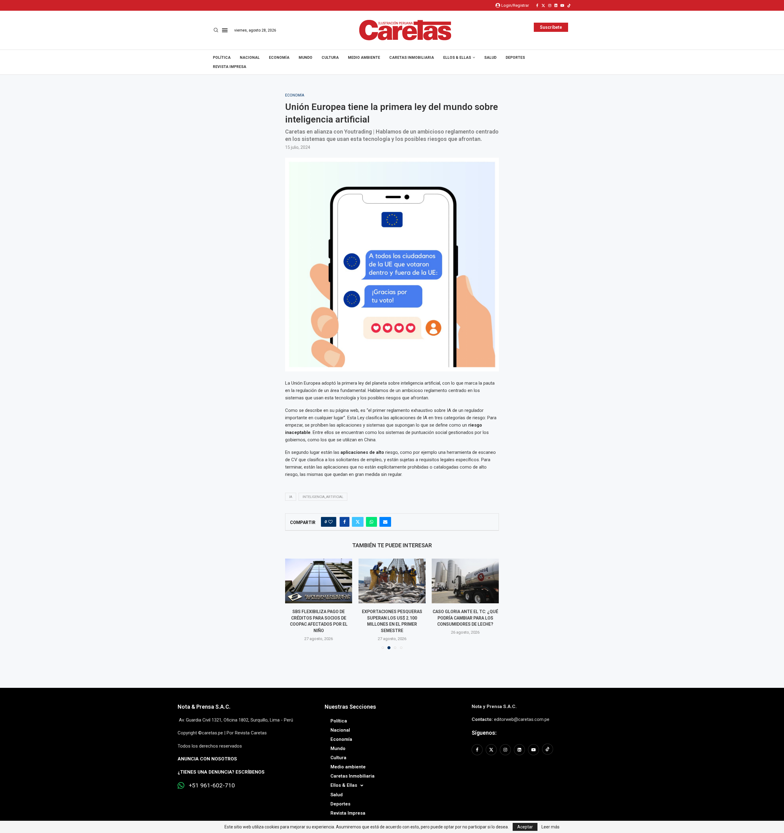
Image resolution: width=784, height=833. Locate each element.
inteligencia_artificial (323, 497)
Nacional (250, 57)
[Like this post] (330, 522)
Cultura (330, 57)
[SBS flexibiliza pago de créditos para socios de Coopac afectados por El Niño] (318, 581)
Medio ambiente (364, 57)
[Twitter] (543, 5)
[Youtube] (562, 5)
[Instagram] (550, 5)
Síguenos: (484, 732)
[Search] (216, 30)
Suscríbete (551, 27)
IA (290, 497)
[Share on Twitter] (358, 522)
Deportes (515, 57)
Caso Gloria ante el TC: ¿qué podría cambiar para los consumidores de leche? (465, 618)
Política (222, 57)
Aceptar (525, 826)
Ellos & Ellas (457, 57)
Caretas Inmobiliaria (411, 57)
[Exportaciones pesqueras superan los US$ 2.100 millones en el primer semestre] (391, 581)
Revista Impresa (229, 67)
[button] (293, 603)
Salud (490, 57)
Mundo (305, 57)
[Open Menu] (225, 30)
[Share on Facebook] (344, 522)
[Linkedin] (556, 5)
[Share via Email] (385, 522)
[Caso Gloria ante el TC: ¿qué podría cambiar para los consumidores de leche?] (465, 581)
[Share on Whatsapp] (371, 522)
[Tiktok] (569, 5)
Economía (279, 57)
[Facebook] (537, 5)
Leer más (550, 827)
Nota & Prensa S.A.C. (204, 706)
